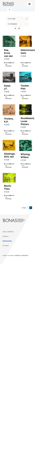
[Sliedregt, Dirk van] (9, 145)
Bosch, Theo (8, 187)
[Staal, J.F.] (9, 77)
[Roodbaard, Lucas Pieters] (25, 109)
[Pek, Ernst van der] (9, 41)
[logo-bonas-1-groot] (8, 3)
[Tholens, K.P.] (9, 109)
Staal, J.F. (7, 87)
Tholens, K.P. (9, 120)
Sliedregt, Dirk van (9, 155)
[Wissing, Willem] (25, 145)
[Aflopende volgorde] (27, 19)
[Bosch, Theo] (9, 178)
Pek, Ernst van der (8, 53)
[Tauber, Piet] (25, 77)
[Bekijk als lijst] (19, 28)
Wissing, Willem (25, 156)
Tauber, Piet (25, 87)
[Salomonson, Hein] (25, 41)
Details (12, 62)
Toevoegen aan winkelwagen (7, 64)
